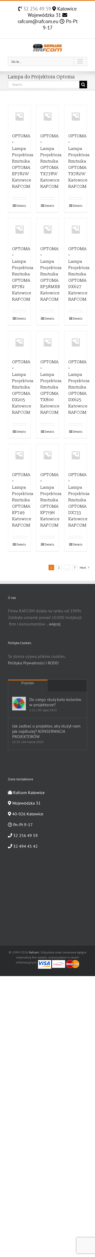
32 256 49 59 (36, 9)
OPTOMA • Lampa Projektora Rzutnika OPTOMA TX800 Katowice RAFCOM (51, 387)
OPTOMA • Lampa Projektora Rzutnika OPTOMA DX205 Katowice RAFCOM (23, 387)
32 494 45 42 (25, 846)
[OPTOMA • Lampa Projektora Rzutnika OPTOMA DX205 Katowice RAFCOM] (19, 342)
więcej (54, 624)
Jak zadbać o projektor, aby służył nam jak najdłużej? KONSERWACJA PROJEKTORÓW (46, 731)
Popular (27, 683)
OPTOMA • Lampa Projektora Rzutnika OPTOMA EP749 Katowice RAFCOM (23, 500)
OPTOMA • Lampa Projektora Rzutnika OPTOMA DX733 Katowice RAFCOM (79, 500)
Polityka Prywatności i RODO (33, 662)
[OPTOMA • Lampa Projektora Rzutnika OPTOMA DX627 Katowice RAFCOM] (75, 229)
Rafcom (34, 952)
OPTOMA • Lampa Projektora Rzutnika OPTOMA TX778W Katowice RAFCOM (51, 161)
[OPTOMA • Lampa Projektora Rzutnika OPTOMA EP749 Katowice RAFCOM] (19, 455)
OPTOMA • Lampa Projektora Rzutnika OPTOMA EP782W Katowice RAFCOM (23, 161)
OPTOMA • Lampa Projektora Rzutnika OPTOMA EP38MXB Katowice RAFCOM (51, 274)
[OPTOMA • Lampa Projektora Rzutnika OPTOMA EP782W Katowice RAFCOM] (19, 116)
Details (21, 206)
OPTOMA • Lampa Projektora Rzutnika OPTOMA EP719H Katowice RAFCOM (51, 500)
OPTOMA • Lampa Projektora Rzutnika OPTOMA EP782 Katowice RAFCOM (23, 274)
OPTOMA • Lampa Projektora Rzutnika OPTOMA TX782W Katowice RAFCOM (79, 161)
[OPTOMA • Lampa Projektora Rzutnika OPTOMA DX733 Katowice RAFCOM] (75, 455)
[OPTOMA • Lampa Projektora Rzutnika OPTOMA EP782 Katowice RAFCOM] (19, 229)
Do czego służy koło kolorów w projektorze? (55, 702)
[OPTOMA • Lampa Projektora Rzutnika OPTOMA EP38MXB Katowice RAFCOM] (47, 229)
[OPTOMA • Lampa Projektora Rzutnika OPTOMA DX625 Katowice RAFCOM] (75, 342)
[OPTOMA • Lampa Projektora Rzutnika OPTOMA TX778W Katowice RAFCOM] (47, 116)
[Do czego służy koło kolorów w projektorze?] (19, 703)
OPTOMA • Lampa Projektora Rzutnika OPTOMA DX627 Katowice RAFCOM (79, 274)
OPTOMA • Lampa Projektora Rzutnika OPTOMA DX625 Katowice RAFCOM (79, 387)
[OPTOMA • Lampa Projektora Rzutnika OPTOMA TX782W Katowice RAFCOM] (75, 116)
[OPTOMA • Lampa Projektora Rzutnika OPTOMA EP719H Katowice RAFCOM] (47, 455)
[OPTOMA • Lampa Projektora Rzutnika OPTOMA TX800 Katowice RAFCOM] (47, 342)
